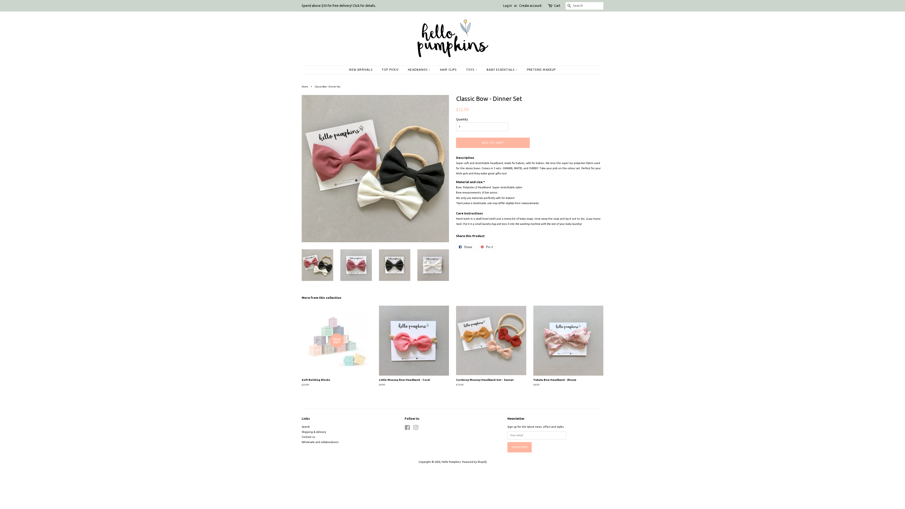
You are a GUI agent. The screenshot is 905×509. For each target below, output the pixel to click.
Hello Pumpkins (451, 461)
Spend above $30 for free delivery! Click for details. (339, 6)
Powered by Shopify (474, 461)
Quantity (462, 119)
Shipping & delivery (314, 432)
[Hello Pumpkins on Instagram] (415, 428)
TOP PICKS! (390, 69)
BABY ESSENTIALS (501, 69)
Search (306, 426)
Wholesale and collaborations (320, 442)
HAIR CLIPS (448, 69)
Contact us (308, 436)
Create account (530, 6)
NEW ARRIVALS (360, 69)
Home (305, 86)
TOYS (470, 69)
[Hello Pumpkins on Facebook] (407, 428)
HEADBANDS (418, 69)
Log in (507, 6)
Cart (557, 6)
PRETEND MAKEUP (541, 69)
